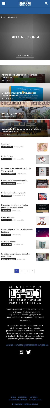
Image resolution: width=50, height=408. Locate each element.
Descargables (6, 159)
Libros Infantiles (7, 146)
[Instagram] (21, 352)
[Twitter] (28, 352)
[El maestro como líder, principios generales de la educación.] (42, 208)
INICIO (13, 397)
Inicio (3, 17)
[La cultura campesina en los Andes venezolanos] (42, 257)
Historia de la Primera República (14, 181)
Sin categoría (6, 210)
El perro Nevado (7, 217)
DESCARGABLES (35, 400)
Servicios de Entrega (8, 173)
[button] (46, 3)
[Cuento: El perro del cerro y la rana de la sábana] (42, 232)
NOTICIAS (33, 397)
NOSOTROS (22, 397)
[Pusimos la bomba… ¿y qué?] (42, 196)
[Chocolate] (42, 147)
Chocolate (5, 144)
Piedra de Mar (7, 156)
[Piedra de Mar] (42, 159)
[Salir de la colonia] (42, 244)
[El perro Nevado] (42, 220)
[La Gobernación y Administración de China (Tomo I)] (42, 171)
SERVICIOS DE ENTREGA (18, 400)
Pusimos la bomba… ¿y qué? (13, 193)
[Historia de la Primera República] (42, 183)
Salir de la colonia (8, 242)
